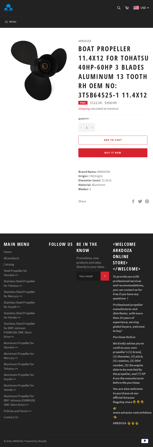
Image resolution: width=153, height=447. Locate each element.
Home (8, 252)
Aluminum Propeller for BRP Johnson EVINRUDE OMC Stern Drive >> (19, 400)
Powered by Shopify (35, 441)
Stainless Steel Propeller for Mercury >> (19, 294)
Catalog (9, 264)
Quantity (83, 118)
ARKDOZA (18, 441)
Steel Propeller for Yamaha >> (15, 273)
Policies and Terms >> (18, 411)
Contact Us (11, 417)
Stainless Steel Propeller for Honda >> (19, 315)
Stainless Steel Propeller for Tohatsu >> (19, 283)
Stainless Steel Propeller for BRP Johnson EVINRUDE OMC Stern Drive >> (19, 330)
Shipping (84, 108)
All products (11, 258)
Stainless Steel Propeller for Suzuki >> (19, 304)
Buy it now (112, 152)
